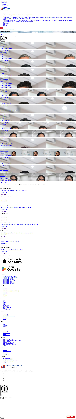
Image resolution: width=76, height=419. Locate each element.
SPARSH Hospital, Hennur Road (21, 20)
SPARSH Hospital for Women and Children (10, 21)
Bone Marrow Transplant (23, 17)
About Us (4, 301)
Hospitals (4, 302)
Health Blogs (5, 24)
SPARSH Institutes (23, 14)
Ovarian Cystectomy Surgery (8, 359)
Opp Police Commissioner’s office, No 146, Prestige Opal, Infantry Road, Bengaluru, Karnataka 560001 (19, 224)
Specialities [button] (5, 15)
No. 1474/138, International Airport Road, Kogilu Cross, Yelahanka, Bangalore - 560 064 (17, 232)
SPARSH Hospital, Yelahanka (32, 20)
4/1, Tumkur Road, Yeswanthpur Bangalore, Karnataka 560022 (12, 215)
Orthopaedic (5, 287)
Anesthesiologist (5, 314)
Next (5, 182)
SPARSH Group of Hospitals (8, 14)
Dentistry (65, 17)
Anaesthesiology (7, 17)
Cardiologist (5, 317)
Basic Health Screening (7, 341)
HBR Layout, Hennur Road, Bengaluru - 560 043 (10, 241)
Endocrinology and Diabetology (17, 18)
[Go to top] (4, 389)
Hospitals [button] (4, 19)
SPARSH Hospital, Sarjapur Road (9, 20)
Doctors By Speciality (6, 308)
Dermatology (70, 17)
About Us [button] (4, 13)
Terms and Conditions (6, 333)
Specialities (5, 303)
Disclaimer (4, 332)
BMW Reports (5, 325)
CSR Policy (5, 334)
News (4, 324)
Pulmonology (5, 292)
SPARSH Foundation (31, 14)
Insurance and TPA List (7, 307)
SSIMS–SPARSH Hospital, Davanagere (25, 21)
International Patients (6, 305)
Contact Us (5, 25)
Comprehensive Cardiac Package (8, 343)
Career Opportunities (6, 354)
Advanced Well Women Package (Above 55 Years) (12, 340)
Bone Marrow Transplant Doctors (9, 316)
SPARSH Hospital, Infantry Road (44, 20)
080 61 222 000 (4, 192)
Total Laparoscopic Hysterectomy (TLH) (10, 360)
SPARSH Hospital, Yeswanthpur (56, 20)
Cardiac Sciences (32, 17)
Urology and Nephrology (7, 289)
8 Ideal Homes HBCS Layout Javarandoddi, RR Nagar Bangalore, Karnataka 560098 (16, 207)
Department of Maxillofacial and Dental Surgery (53, 17)
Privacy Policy (5, 331)
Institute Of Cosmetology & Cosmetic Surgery (11, 290)
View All (4, 319)
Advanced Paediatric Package (8, 339)
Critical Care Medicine (40, 17)
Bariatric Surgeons (6, 315)
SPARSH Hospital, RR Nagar (67, 20)
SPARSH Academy (16, 14)
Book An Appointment (4, 50)
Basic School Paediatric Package (8, 342)
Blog (3, 323)
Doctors (4, 22)
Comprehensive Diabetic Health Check (9, 344)
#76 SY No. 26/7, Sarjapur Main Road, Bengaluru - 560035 (11, 249)
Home (4, 12)
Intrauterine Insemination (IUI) (8, 358)
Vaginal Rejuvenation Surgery (8, 361)
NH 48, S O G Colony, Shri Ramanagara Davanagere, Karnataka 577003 (14, 190)
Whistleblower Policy (6, 335)
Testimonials (5, 326)
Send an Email (3, 194)
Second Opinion (5, 353)
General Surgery (5, 291)
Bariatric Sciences (14, 17)
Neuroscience (5, 288)
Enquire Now (5, 352)
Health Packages (6, 23)
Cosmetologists (5, 318)
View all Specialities (26, 18)
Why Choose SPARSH (7, 309)
